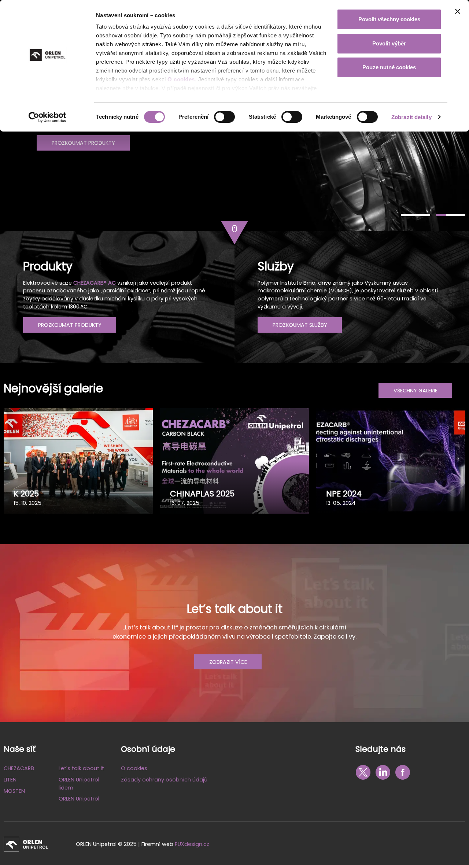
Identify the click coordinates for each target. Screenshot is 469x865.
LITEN (10, 779)
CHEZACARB (19, 768)
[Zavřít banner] (457, 11)
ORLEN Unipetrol (79, 798)
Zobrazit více (228, 662)
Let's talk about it (81, 768)
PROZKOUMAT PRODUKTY (83, 143)
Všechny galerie (415, 390)
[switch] (224, 117)
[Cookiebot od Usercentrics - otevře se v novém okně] (47, 117)
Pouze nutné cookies (389, 67)
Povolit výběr (389, 43)
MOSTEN (14, 791)
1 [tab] (415, 215)
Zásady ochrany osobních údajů (164, 779)
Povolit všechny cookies (389, 19)
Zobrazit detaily (411, 117)
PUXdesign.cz (192, 844)
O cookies (181, 79)
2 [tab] (450, 215)
